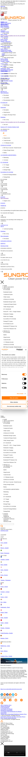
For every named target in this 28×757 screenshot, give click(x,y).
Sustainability (9, 710)
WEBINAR (3, 205)
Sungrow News (7, 705)
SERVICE (3, 243)
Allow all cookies (14, 398)
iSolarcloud (3, 107)
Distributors (6, 707)
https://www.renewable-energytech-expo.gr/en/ (11, 689)
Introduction (3, 710)
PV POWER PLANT (6, 71)
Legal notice (19, 716)
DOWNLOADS (4, 530)
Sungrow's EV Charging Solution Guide (10, 127)
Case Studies (4, 709)
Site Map (14, 716)
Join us (2, 226)
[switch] (24, 379)
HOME (2, 22)
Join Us (2, 705)
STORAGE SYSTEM (6, 50)
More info (3, 6)
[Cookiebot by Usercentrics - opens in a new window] (17, 350)
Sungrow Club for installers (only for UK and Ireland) (13, 35)
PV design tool (4, 102)
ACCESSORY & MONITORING (8, 155)
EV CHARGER (4, 60)
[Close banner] (25, 349)
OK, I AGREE (4, 7)
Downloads (7, 706)
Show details (20, 393)
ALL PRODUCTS (5, 129)
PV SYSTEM (4, 40)
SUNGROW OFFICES (6, 241)
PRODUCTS (4, 91)
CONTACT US (4, 225)
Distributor (3, 30)
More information (5, 25)
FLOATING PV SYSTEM (7, 69)
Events (2, 707)
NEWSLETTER (4, 246)
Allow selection (14, 402)
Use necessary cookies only (14, 406)
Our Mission (9, 709)
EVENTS (3, 197)
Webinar (3, 706)
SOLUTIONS (4, 24)
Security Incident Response (10, 718)
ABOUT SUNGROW (6, 23)
